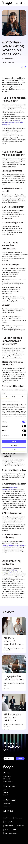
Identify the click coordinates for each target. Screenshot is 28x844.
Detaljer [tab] (14, 396)
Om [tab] (23, 396)
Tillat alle (14, 441)
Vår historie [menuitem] (6, 779)
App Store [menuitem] (6, 803)
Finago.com (18, 818)
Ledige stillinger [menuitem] (8, 781)
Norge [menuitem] (5, 790)
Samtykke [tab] (5, 396)
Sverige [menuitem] (5, 792)
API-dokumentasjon (11, 833)
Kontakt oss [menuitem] (7, 776)
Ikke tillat (14, 449)
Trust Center (9, 822)
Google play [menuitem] (7, 806)
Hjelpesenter (9, 825)
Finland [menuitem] (5, 795)
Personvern (20, 825)
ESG (6, 829)
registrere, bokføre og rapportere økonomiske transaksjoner (12, 122)
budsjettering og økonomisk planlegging (14, 545)
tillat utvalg (14, 445)
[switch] (24, 426)
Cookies (14, 829)
